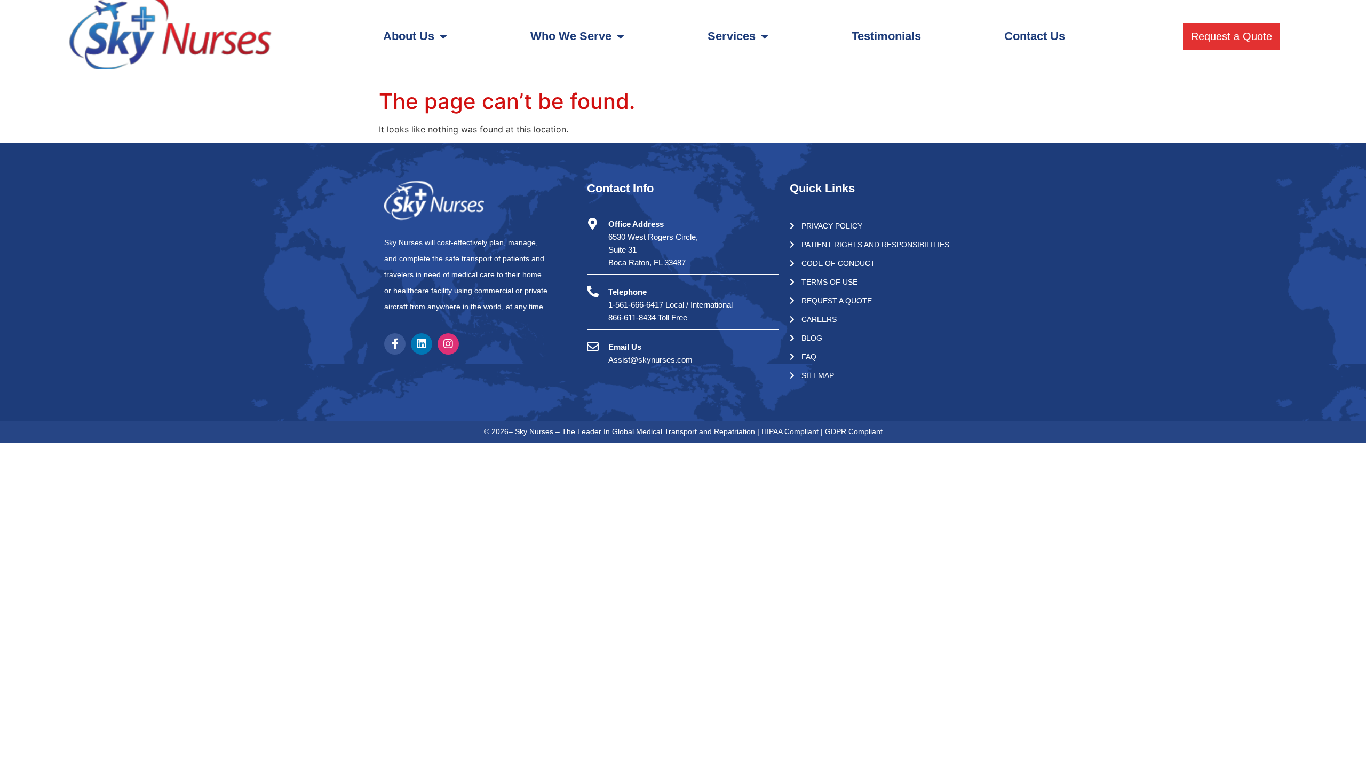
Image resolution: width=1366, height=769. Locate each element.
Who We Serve (570, 36)
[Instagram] (448, 344)
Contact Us (1034, 36)
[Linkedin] (421, 344)
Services (732, 36)
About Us (408, 36)
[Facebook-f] (395, 344)
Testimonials (886, 36)
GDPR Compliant (854, 431)
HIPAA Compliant (791, 431)
